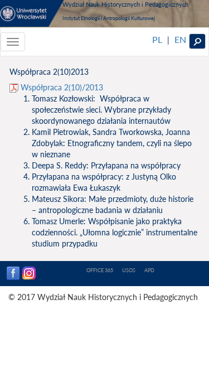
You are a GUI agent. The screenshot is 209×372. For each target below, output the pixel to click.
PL (157, 39)
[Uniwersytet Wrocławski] (32, 13)
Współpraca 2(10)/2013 (60, 87)
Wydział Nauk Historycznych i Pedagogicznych (125, 4)
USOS (128, 270)
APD (149, 270)
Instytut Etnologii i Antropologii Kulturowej (108, 18)
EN (180, 39)
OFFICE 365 (99, 270)
